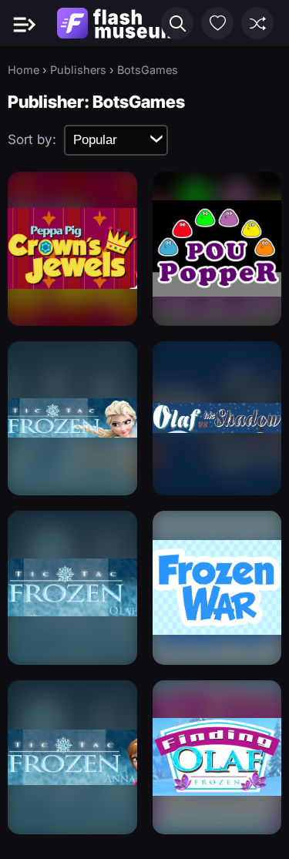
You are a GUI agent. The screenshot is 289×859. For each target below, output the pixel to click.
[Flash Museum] (117, 23)
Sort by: (32, 139)
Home (23, 69)
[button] (177, 23)
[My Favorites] (217, 23)
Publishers (78, 69)
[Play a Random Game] (257, 23)
